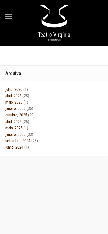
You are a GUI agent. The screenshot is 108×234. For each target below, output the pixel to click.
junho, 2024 (17, 147)
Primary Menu (8, 16)
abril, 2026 (17, 95)
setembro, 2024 (21, 140)
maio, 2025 (16, 128)
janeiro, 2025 (19, 134)
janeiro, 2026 (19, 108)
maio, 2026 (16, 102)
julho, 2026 (16, 89)
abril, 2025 (17, 121)
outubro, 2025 (20, 115)
